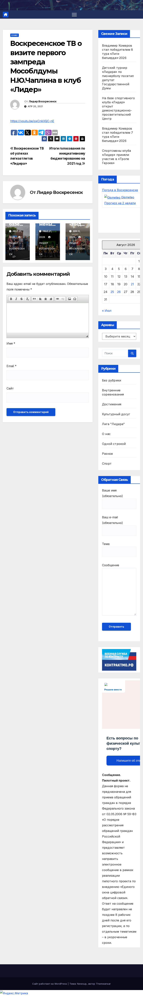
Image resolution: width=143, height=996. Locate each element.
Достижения (111, 404)
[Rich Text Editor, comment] (48, 318)
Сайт (10, 388)
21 (132, 284)
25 (112, 292)
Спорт (107, 463)
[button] (11, 298)
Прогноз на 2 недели (120, 203)
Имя (11, 343)
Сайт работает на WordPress (50, 983)
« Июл (106, 310)
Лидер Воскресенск (43, 101)
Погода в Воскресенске (120, 190)
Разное (107, 453)
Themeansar (103, 983)
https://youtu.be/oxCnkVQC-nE (32, 121)
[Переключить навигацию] (74, 14)
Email (12, 366)
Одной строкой (114, 444)
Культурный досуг (116, 414)
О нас (14, 35)
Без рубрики (111, 380)
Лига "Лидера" (113, 424)
